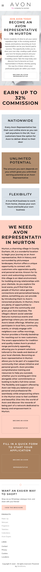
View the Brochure (14, 507)
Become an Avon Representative (20, 75)
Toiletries (5, 529)
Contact (5, 546)
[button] (3, 5)
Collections (6, 533)
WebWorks (21, 566)
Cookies (5, 553)
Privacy (4, 550)
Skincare (5, 522)
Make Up (5, 519)
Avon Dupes (6, 537)
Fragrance (5, 526)
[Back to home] (20, 5)
